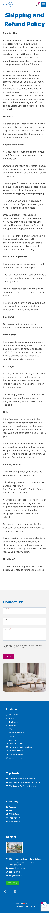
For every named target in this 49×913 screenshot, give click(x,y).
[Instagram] (15, 891)
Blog (10, 810)
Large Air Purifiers (16, 743)
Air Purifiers (13, 715)
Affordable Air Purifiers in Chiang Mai (23, 786)
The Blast (12, 726)
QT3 (10, 729)
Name (6, 608)
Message (7, 629)
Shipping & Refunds (16, 818)
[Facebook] (5, 891)
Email (6, 619)
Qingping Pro (14, 736)
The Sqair (12, 718)
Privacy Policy (14, 821)
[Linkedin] (10, 891)
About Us (12, 807)
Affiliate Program (15, 814)
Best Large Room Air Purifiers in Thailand (24, 782)
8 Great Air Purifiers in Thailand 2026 (23, 779)
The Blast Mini (14, 722)
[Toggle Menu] (43, 4)
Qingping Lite (14, 740)
